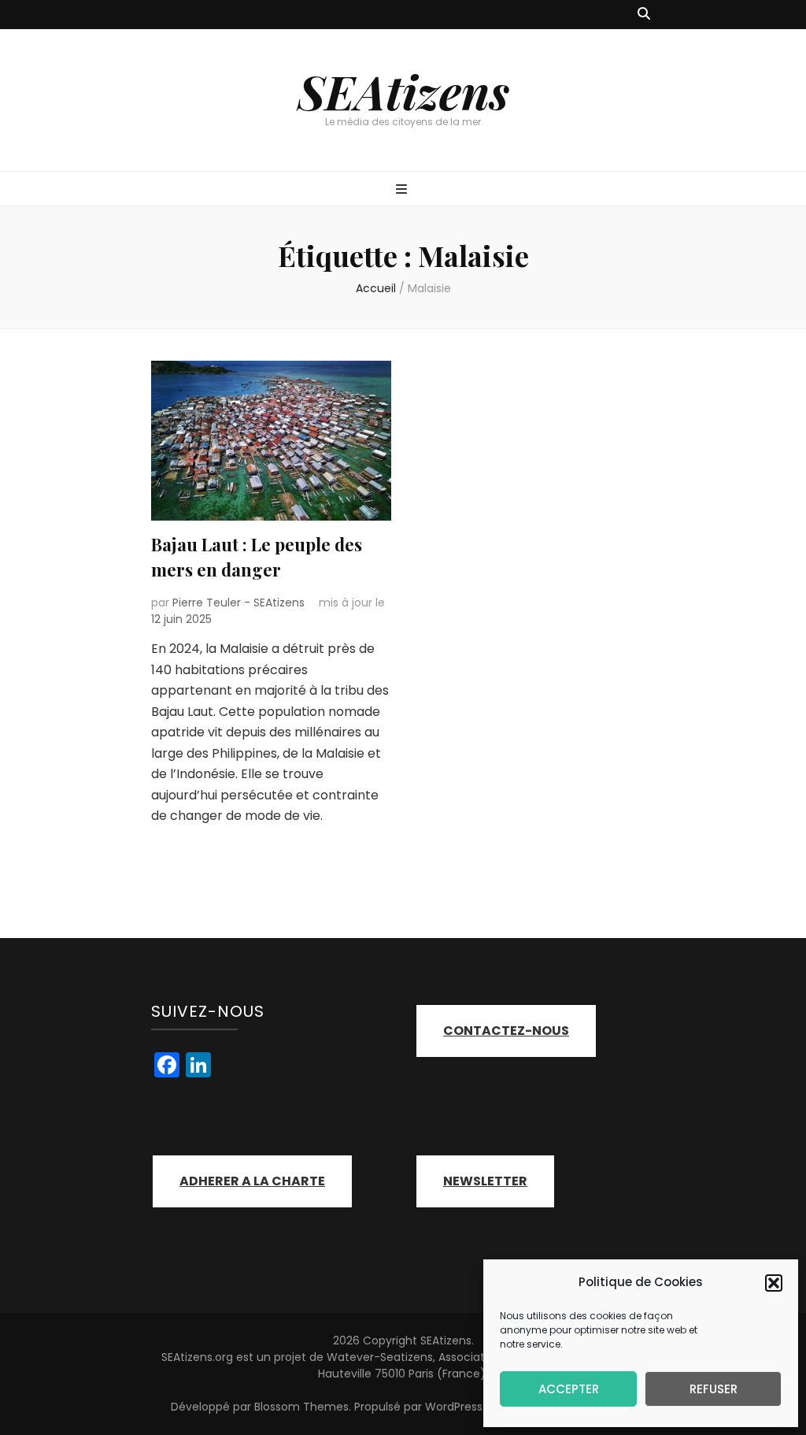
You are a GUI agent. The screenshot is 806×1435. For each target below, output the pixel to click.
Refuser (714, 1389)
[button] (774, 1283)
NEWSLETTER (485, 1181)
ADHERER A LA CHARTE (252, 1181)
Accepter (568, 1389)
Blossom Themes (301, 1407)
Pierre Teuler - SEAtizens (238, 602)
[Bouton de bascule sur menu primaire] (403, 190)
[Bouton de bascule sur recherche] (644, 14)
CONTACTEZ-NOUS (506, 1031)
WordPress (453, 1407)
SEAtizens (403, 90)
